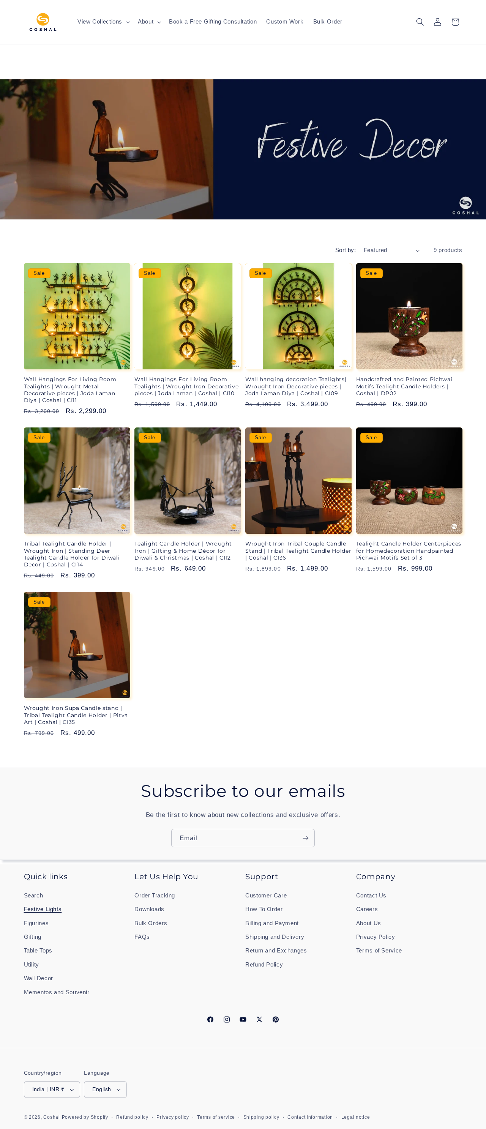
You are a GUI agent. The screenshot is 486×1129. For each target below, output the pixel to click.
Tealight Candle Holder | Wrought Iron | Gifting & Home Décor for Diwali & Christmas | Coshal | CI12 (183, 550)
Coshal (51, 1117)
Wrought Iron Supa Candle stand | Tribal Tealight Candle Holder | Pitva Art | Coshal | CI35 (76, 715)
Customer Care (266, 895)
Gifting (32, 937)
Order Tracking (154, 895)
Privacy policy (172, 1117)
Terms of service (216, 1117)
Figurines (36, 923)
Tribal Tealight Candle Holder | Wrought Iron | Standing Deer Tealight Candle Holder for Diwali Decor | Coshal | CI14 (72, 554)
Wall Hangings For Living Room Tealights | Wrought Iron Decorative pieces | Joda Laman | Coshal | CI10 (186, 386)
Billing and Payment (272, 923)
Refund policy (132, 1117)
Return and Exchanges (276, 951)
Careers (367, 909)
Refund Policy (264, 965)
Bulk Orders (150, 923)
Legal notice (355, 1117)
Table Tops (38, 951)
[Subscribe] (305, 838)
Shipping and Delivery (274, 937)
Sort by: (345, 250)
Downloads (149, 909)
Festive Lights (43, 909)
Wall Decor (38, 978)
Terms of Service (379, 951)
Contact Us (371, 895)
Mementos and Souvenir (57, 992)
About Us (368, 923)
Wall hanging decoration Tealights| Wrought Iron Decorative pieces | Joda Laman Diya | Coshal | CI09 (295, 386)
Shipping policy (261, 1117)
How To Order (264, 909)
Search (33, 895)
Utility (31, 965)
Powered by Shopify (85, 1117)
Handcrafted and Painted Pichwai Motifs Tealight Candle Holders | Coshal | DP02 (404, 386)
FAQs (142, 937)
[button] (103, 22)
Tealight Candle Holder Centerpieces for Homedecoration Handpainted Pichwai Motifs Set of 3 (408, 550)
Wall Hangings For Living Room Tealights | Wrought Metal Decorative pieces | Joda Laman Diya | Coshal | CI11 (70, 390)
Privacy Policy (375, 937)
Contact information (310, 1117)
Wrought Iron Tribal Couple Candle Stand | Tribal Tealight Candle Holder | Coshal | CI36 (298, 550)
